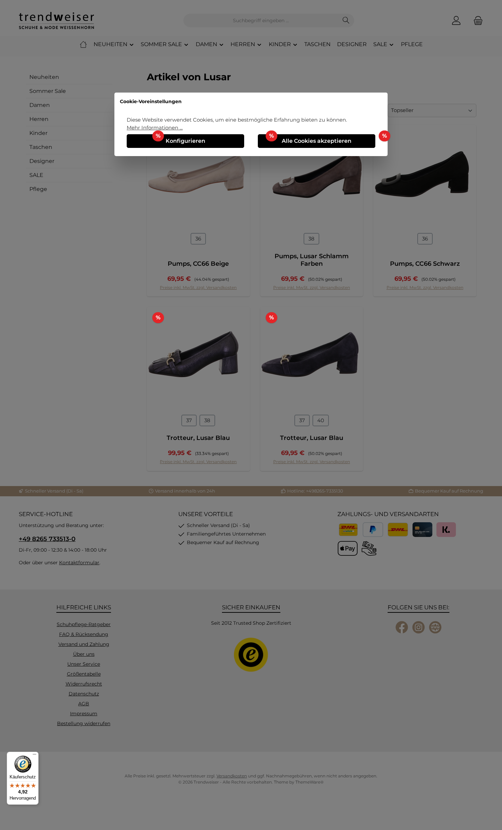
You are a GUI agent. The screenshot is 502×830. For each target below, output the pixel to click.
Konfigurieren (185, 141)
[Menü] (34, 756)
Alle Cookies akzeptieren (316, 141)
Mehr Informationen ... (155, 127)
